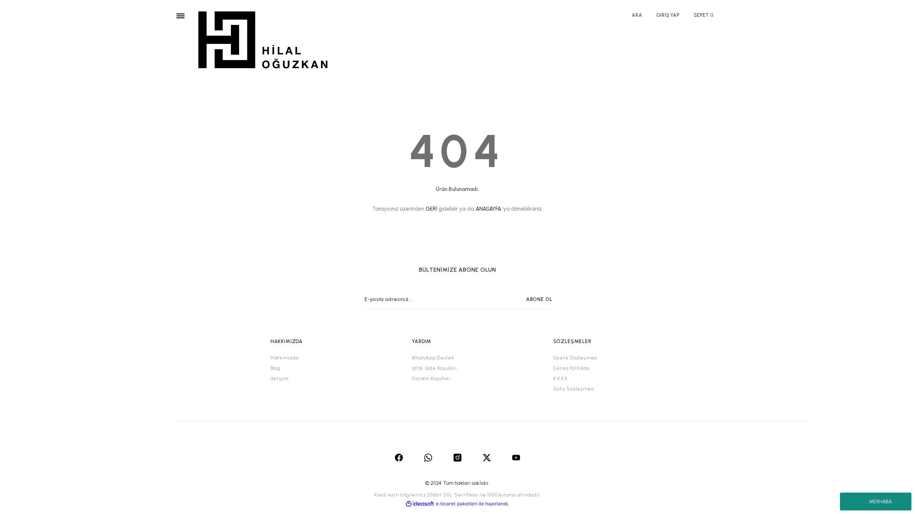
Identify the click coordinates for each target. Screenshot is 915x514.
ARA (637, 15)
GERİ (431, 209)
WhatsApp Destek (433, 358)
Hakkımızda (284, 358)
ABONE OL (539, 299)
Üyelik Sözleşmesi (575, 358)
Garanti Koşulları (431, 378)
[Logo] (263, 41)
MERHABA (880, 502)
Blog (276, 368)
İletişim (279, 378)
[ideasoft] (420, 503)
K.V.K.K (560, 378)
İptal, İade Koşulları (434, 368)
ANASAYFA (488, 209)
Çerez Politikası (571, 368)
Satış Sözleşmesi (573, 389)
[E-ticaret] (457, 504)
